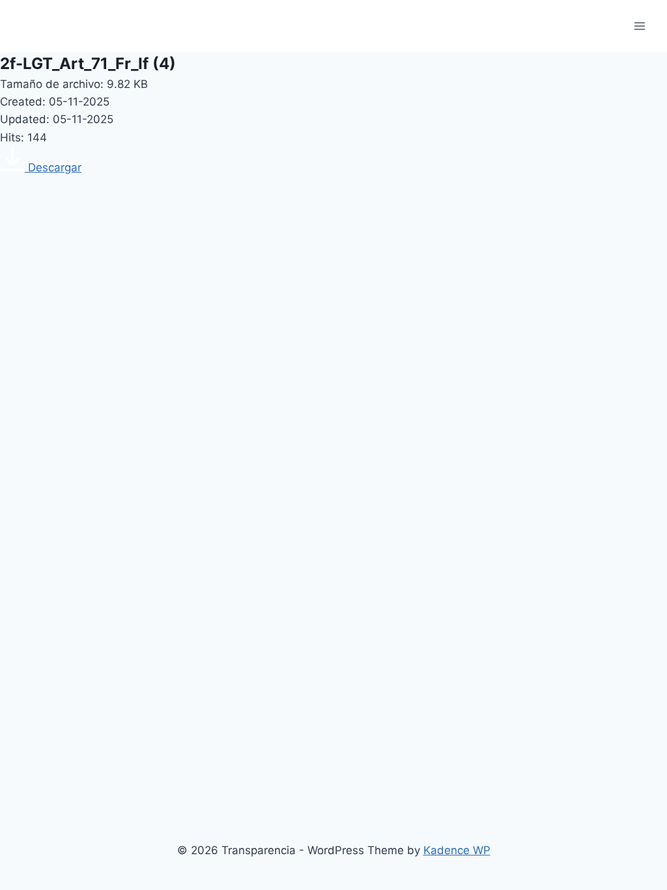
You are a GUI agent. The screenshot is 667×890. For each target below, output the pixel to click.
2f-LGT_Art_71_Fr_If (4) (88, 63)
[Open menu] (639, 26)
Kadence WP (456, 850)
